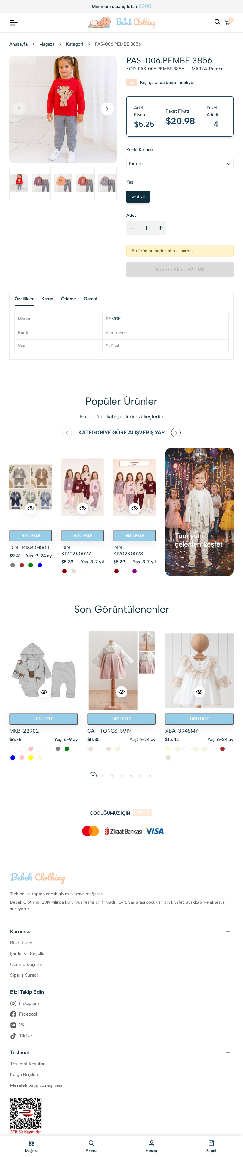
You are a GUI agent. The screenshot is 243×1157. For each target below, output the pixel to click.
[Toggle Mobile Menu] (13, 22)
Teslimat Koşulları (28, 1063)
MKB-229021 (24, 731)
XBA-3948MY (181, 731)
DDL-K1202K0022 (76, 551)
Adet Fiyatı (139, 111)
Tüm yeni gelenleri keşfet (199, 540)
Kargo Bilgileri (24, 1074)
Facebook (28, 1014)
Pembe (216, 69)
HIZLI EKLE (31, 536)
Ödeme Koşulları (26, 964)
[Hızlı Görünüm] (30, 508)
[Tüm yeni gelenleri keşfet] (182, 559)
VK (22, 1025)
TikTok (26, 1035)
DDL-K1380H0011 (29, 548)
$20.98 (180, 120)
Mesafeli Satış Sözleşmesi (36, 1085)
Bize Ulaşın (21, 943)
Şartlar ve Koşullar (28, 953)
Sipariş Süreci (24, 975)
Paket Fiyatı (177, 111)
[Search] (217, 23)
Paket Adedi (212, 111)
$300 (145, 6)
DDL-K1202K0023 (128, 551)
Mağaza (46, 44)
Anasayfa (18, 44)
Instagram (29, 1003)
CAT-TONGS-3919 (109, 731)
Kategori (74, 44)
